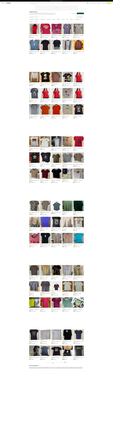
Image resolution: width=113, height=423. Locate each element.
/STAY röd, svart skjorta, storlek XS (78, 51)
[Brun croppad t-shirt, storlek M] (78, 157)
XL (73, 211)
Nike (52, 211)
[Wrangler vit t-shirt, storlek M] (78, 174)
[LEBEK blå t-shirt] (34, 286)
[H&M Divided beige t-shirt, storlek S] (34, 174)
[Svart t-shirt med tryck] (56, 270)
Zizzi (64, 211)
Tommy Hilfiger (55, 34)
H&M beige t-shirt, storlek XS (44, 212)
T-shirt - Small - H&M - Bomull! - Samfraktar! (55, 341)
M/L (51, 34)
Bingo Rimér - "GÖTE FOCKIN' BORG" (77, 309)
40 (73, 340)
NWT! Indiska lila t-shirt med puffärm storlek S (66, 35)
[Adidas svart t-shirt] (34, 157)
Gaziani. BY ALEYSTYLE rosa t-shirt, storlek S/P (33, 244)
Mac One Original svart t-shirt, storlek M (44, 51)
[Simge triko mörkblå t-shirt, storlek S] (56, 45)
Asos (31, 356)
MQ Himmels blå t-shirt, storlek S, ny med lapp (34, 51)
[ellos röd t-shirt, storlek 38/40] (34, 29)
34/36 (63, 227)
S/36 (29, 356)
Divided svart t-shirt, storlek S (55, 180)
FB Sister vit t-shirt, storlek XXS (34, 148)
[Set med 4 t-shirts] (67, 174)
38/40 (30, 34)
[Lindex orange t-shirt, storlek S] (45, 109)
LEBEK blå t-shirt (31, 293)
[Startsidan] (8, 3)
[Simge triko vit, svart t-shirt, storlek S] (67, 45)
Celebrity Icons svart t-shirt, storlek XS (55, 357)
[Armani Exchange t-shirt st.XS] (34, 334)
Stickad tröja (42, 309)
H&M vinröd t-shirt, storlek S (44, 180)
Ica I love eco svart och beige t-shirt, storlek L (56, 244)
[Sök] (64, 3)
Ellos (32, 34)
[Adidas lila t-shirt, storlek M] (45, 222)
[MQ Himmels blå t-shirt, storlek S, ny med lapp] (34, 45)
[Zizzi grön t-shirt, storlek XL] (78, 206)
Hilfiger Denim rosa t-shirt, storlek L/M (56, 35)
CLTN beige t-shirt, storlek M (66, 148)
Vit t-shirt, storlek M (65, 293)
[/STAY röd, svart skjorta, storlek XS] (78, 45)
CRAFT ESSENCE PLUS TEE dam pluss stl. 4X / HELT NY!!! (78, 83)
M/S (51, 227)
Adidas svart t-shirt (32, 164)
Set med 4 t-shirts (65, 179)
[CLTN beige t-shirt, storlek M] (67, 141)
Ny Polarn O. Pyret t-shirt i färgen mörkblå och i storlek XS (45, 244)
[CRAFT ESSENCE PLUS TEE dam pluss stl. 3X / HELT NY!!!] (45, 93)
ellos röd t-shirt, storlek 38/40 (33, 35)
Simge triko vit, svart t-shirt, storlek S (66, 51)
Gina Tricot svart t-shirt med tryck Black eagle (45, 164)
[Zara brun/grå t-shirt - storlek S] (34, 270)
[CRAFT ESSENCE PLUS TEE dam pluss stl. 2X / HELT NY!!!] (56, 93)
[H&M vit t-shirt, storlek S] (67, 109)
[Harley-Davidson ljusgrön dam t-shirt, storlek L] (78, 270)
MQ (30, 50)
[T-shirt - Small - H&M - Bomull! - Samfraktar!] (56, 334)
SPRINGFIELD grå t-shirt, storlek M (45, 293)
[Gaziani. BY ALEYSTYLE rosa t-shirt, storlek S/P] (34, 238)
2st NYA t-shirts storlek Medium (33, 309)
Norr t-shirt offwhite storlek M (44, 147)
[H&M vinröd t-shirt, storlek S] (45, 174)
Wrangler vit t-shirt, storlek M (77, 180)
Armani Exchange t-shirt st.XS (33, 341)
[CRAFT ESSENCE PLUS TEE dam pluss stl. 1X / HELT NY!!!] (78, 93)
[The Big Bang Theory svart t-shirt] (56, 222)
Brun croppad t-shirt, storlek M (77, 164)
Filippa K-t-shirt (53, 293)
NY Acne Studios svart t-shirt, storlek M (66, 341)
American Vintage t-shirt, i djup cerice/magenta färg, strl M (55, 309)
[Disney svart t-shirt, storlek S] (78, 109)
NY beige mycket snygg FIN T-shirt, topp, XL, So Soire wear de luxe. (34, 116)
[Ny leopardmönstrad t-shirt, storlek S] (67, 157)
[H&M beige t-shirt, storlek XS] (45, 206)
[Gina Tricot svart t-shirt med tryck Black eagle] (45, 157)
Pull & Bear (77, 356)
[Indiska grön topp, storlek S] (67, 302)
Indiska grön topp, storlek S (66, 309)
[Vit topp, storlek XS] (34, 77)
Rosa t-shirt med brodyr (54, 83)
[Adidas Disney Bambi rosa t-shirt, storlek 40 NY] (45, 29)
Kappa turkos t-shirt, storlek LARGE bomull (77, 244)
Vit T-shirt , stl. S (64, 228)
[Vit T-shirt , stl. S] (67, 222)
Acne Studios (65, 340)
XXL (51, 147)
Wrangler (76, 179)
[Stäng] (112, 0)
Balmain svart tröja (65, 357)
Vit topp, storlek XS (32, 83)
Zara (75, 292)
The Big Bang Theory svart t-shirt (56, 228)
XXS (29, 147)
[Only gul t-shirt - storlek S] (45, 270)
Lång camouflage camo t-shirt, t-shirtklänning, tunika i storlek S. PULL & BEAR (78, 357)
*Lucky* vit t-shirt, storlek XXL (55, 148)
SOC (76, 147)
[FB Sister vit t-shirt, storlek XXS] (34, 141)
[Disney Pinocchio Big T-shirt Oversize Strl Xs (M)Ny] (67, 77)
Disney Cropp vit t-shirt (76, 228)
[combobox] (47, 3)
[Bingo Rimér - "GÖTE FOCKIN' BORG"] (78, 302)
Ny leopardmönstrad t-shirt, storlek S (67, 164)
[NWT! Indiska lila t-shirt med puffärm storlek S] (67, 29)
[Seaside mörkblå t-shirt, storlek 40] (78, 334)
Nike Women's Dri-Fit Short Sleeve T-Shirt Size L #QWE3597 (56, 212)
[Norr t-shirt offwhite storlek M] (45, 141)
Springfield (42, 292)
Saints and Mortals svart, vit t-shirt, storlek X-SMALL (34, 212)
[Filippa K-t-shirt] (56, 286)
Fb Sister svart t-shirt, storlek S (45, 83)
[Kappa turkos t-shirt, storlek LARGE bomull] (78, 238)
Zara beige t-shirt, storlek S (77, 293)
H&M (64, 163)
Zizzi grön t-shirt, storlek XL (77, 212)
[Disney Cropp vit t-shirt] (78, 222)
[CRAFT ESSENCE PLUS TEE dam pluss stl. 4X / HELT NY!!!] (78, 77)
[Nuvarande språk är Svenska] (88, 3)
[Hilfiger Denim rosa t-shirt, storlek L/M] (56, 29)
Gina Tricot (42, 163)
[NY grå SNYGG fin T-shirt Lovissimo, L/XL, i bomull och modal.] (34, 93)
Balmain (64, 356)
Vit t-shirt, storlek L (65, 212)
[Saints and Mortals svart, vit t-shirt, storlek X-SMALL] (34, 206)
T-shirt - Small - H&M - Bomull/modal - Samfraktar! (44, 341)
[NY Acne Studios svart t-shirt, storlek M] (67, 334)
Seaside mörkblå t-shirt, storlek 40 (78, 341)
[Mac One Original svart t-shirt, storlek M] (45, 45)
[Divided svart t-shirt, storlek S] (56, 174)
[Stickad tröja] (45, 302)
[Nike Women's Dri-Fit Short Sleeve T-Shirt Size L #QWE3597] (56, 206)
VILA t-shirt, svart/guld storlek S (56, 164)
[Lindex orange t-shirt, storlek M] (56, 109)
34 (29, 163)
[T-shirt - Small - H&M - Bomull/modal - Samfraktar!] (45, 334)
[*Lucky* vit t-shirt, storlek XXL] (56, 141)
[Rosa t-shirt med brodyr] (56, 77)
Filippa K (53, 292)
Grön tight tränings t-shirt (44, 357)
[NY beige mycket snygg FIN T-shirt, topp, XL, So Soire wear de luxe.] (34, 109)
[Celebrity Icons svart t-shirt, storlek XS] (56, 351)
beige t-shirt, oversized (32, 228)
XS (73, 50)
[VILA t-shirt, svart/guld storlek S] (56, 157)
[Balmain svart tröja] (67, 351)
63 (61, 362)
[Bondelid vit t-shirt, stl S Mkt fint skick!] (67, 270)
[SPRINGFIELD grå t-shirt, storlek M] (45, 286)
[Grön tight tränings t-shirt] (45, 351)
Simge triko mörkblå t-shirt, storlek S (56, 51)
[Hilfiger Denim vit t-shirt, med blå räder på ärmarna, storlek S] (78, 29)
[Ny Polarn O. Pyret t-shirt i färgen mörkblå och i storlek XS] (45, 238)
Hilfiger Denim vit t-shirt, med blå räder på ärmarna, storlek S (78, 35)
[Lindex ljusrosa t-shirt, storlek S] (67, 93)
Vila (52, 163)
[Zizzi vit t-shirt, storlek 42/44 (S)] (67, 238)
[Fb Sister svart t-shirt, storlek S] (45, 77)
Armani (31, 340)
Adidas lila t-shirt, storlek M (44, 228)
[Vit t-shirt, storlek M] (67, 286)
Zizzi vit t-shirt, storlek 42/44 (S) (67, 244)
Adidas (41, 34)
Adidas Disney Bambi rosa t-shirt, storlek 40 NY (45, 35)
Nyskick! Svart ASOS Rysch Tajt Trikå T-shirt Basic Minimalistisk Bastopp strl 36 (33, 357)
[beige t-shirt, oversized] (34, 222)
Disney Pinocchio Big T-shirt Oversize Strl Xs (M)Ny (66, 83)
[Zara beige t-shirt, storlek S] (78, 286)
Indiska (64, 34)
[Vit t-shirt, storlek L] (67, 206)
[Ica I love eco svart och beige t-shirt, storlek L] (56, 238)
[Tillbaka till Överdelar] (29, 17)
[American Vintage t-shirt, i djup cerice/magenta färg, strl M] (56, 302)
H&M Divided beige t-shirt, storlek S (34, 180)
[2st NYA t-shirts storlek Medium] (34, 302)
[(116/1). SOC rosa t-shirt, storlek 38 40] (78, 141)
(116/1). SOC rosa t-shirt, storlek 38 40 (78, 148)
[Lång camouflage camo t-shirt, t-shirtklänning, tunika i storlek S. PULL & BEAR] (78, 351)
